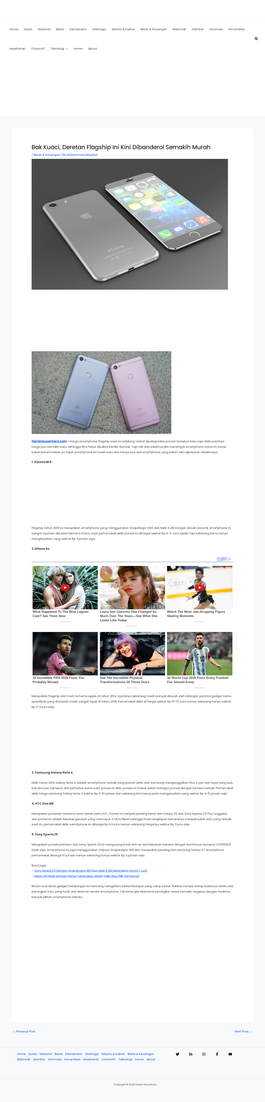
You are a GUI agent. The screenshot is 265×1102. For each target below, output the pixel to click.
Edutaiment (73, 1054)
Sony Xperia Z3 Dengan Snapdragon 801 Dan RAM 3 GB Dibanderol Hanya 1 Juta (90, 871)
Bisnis (58, 1054)
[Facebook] (217, 1054)
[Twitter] (177, 1054)
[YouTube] (230, 1054)
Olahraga (92, 1054)
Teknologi (125, 1059)
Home (21, 1054)
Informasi (54, 1059)
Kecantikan (72, 1059)
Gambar (39, 1059)
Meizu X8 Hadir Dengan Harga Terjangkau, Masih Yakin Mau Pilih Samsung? (86, 876)
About (151, 1059)
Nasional (46, 1054)
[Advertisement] (132, 87)
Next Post (243, 1031)
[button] (66, 48)
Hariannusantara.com (49, 441)
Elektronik (23, 1059)
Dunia (33, 1054)
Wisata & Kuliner (113, 1054)
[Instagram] (204, 1054)
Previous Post (24, 1031)
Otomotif (108, 1059)
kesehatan (91, 1059)
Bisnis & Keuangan (47, 155)
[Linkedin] (190, 1054)
